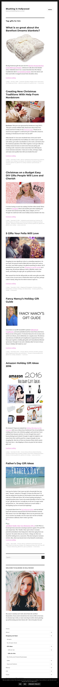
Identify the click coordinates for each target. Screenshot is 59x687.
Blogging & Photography (26, 287)
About (7, 632)
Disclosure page (28, 129)
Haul (12, 161)
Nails (7, 353)
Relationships (27, 288)
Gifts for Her (11, 650)
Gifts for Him (12, 653)
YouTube (8, 223)
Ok (20, 684)
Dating (39, 287)
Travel (7, 674)
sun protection (28, 546)
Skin (36, 545)
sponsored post (35, 162)
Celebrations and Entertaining (32, 159)
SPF (44, 545)
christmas (8, 162)
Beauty (22, 159)
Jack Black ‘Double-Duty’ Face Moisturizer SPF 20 (20, 526)
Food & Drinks (14, 453)
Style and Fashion (22, 353)
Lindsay (7, 81)
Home (35, 81)
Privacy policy (34, 684)
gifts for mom (33, 83)
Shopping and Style (12, 83)
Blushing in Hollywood (17, 9)
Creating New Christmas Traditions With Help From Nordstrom (22, 94)
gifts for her (21, 83)
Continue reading (11, 78)
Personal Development (27, 222)
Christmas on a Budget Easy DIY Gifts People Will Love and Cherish (24, 175)
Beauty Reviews (29, 452)
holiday (24, 162)
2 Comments (41, 83)
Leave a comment (21, 225)
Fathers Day (14, 546)
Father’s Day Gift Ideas (20, 463)
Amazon (22, 351)
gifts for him (27, 83)
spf (24, 546)
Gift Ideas (27, 81)
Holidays (31, 81)
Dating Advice (9, 288)
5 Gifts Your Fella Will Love (22, 233)
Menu (50, 9)
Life (7, 83)
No (25, 684)
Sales (8, 660)
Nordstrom (29, 161)
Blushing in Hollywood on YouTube (19, 223)
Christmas (21, 81)
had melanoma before (27, 509)
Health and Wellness (13, 545)
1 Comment (25, 354)
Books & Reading (37, 452)
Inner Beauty (21, 161)
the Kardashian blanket (24, 71)
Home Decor (40, 81)
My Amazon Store (12, 643)
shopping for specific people (33, 267)
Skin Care (40, 545)
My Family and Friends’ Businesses (17, 657)
